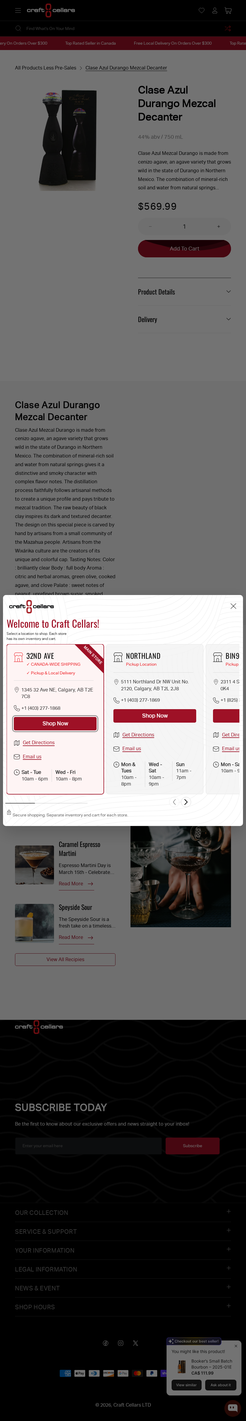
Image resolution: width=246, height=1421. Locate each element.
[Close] (233, 606)
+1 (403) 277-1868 (40, 708)
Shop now (55, 723)
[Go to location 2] (47, 803)
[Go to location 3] (74, 803)
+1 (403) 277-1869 (140, 700)
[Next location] (186, 802)
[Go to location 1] (20, 803)
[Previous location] (174, 802)
